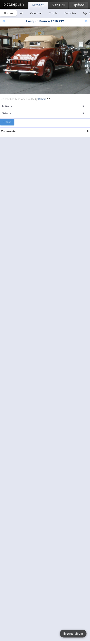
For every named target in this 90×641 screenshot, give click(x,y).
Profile (53, 13)
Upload (78, 4)
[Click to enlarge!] (45, 60)
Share (7, 122)
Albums (8, 13)
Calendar (36, 13)
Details (6, 113)
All (21, 13)
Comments (8, 131)
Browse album (73, 633)
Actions (7, 106)
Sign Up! (58, 4)
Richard (38, 4)
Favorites (70, 13)
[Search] (84, 13)
